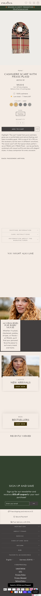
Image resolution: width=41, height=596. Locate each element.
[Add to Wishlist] (37, 129)
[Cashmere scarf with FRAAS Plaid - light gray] (7, 218)
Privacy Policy (20, 575)
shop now (20, 386)
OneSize (21, 114)
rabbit (16, 104)
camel (11, 104)
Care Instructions (20, 234)
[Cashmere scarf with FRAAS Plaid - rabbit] (5, 218)
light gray (20, 104)
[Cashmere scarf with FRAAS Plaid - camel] (2, 218)
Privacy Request (20, 578)
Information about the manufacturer (20, 239)
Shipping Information (20, 230)
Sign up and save (20, 540)
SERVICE (20, 536)
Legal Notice (20, 568)
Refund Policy (20, 581)
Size (20, 110)
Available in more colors (8, 221)
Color (20, 101)
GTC (20, 572)
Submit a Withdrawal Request (20, 585)
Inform (20, 545)
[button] (36, 595)
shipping (24, 87)
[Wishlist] (26, 3)
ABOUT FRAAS (20, 531)
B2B (20, 550)
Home (20, 70)
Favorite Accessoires (20, 555)
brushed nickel (30, 104)
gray (25, 104)
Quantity (20, 119)
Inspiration (20, 526)
